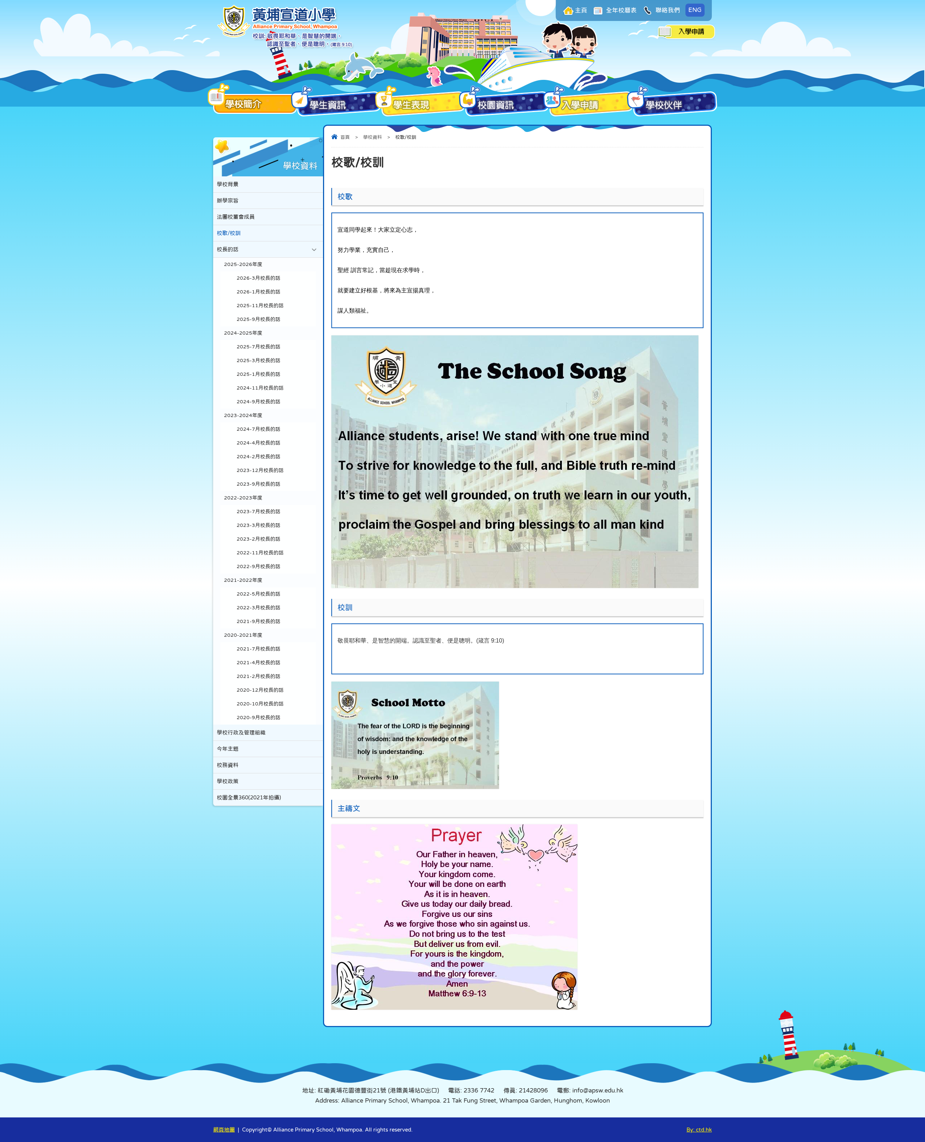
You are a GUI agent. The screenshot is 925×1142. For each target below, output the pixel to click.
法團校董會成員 (236, 216)
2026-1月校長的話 (258, 291)
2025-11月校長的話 (260, 305)
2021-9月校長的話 (258, 621)
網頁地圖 (224, 1129)
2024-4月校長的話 (258, 443)
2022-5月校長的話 (258, 594)
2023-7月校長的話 (258, 511)
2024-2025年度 (243, 333)
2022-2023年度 (243, 497)
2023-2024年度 (243, 415)
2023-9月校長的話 (258, 484)
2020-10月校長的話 (260, 703)
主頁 (581, 10)
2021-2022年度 (243, 580)
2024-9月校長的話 (258, 401)
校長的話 (227, 249)
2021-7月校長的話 (258, 649)
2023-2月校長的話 (258, 539)
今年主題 (227, 748)
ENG (695, 10)
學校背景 (227, 184)
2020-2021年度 (243, 635)
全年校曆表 (621, 10)
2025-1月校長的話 (258, 374)
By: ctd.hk (699, 1129)
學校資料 (372, 137)
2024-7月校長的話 (258, 429)
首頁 (345, 137)
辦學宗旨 (227, 200)
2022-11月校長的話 (260, 552)
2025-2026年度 (243, 264)
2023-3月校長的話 (258, 525)
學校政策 (227, 781)
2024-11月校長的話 (260, 388)
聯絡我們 (667, 10)
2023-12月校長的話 (260, 470)
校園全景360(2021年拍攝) (249, 797)
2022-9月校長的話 (258, 566)
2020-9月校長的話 (258, 717)
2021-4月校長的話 (258, 662)
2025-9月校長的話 (258, 319)
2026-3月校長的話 (258, 278)
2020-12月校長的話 (260, 690)
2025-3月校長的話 (258, 360)
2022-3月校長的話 (258, 607)
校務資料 (227, 765)
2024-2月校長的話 (258, 456)
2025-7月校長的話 (258, 346)
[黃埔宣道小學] (285, 47)
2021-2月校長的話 (258, 676)
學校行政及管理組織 (241, 732)
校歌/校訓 (229, 233)
